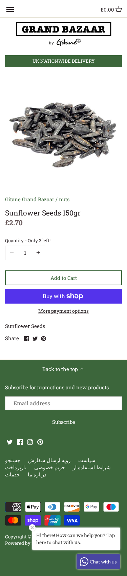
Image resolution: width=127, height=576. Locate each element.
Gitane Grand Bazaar (29, 199)
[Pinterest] (40, 441)
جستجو (12, 460)
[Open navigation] (10, 9)
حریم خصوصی (49, 467)
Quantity (27, 240)
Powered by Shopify (26, 543)
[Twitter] (10, 441)
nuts (64, 199)
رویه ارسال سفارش (49, 460)
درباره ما (37, 474)
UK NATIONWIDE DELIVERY (64, 61)
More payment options (63, 310)
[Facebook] (20, 441)
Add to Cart (63, 277)
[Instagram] (30, 441)
